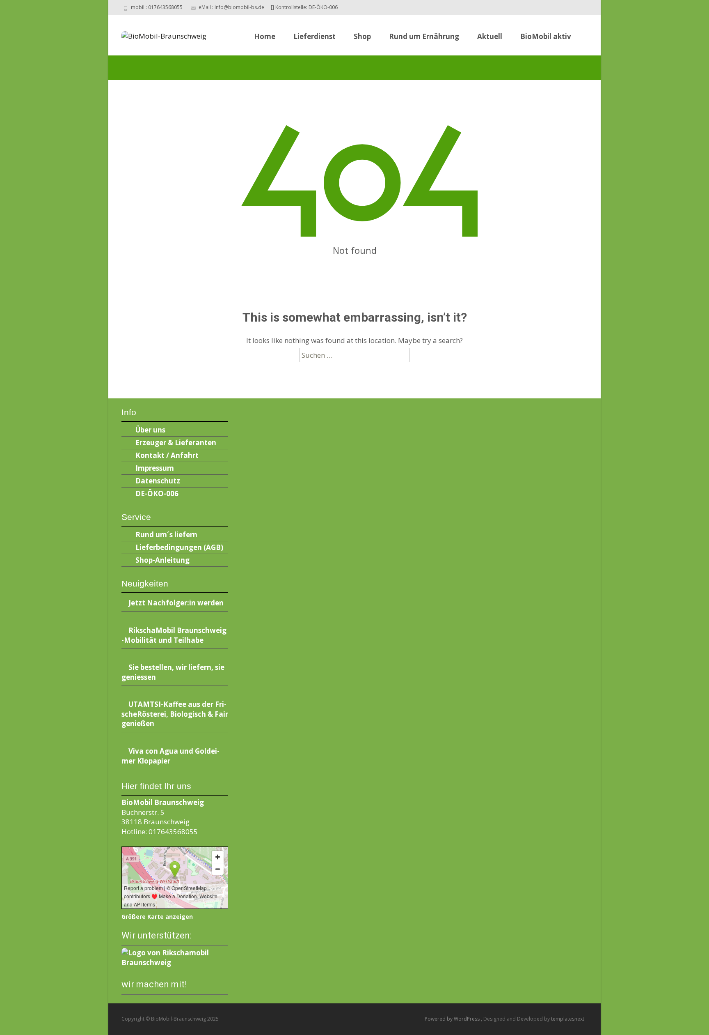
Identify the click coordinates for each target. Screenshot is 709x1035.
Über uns (150, 430)
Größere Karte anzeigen (157, 916)
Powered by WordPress (453, 1018)
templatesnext (567, 1018)
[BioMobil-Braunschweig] (157, 33)
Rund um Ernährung (424, 36)
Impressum (154, 468)
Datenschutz (157, 480)
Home (264, 36)
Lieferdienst (314, 36)
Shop (362, 36)
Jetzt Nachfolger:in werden (176, 602)
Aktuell (489, 36)
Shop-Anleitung (162, 560)
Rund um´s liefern (166, 534)
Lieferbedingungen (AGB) (179, 547)
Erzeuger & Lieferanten (175, 442)
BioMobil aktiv (545, 36)
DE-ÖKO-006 (156, 493)
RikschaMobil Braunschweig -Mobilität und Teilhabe (173, 635)
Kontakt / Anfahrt (167, 455)
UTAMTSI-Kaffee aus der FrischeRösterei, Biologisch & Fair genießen (174, 714)
